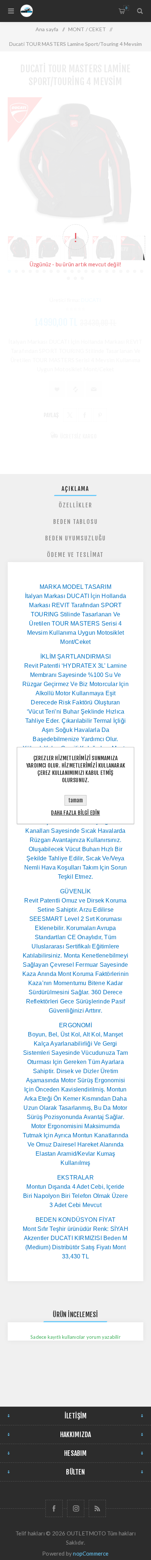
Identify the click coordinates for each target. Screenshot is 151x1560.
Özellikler (75, 505)
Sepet (126, 8)
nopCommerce (90, 1553)
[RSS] (97, 1508)
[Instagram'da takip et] (75, 1508)
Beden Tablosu (75, 521)
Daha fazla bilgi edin (75, 812)
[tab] (76, 488)
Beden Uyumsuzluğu (75, 538)
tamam (75, 800)
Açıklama (75, 488)
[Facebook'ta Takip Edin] (54, 1508)
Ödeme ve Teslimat (75, 554)
